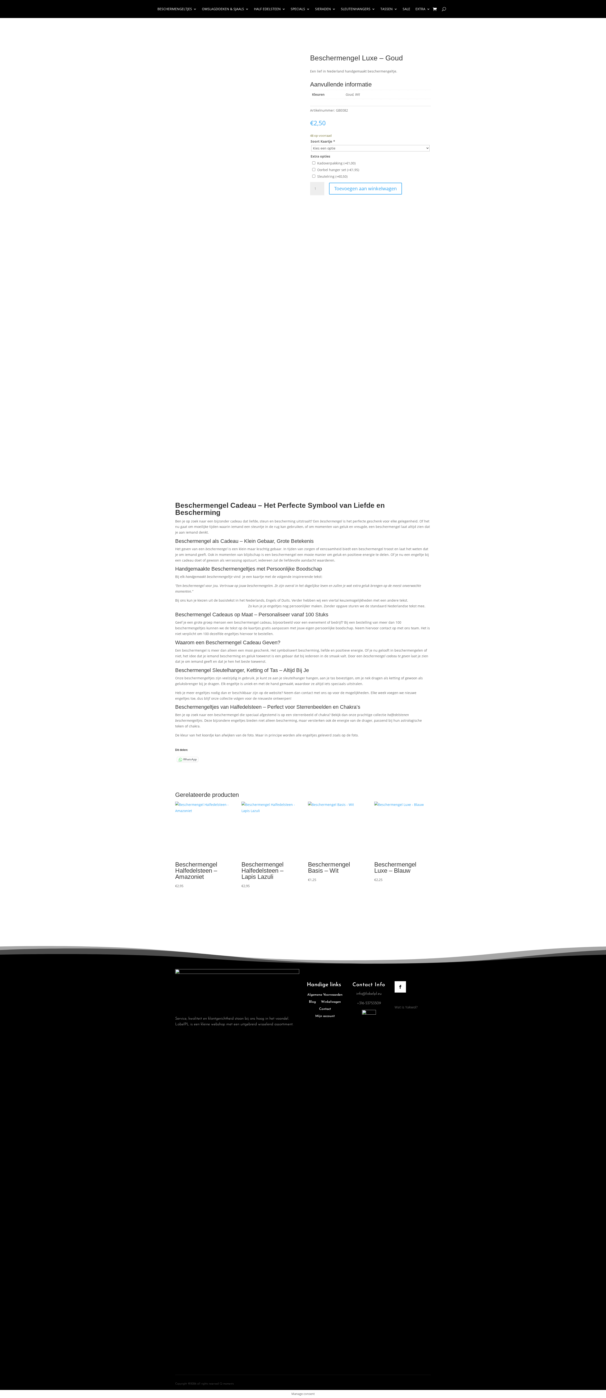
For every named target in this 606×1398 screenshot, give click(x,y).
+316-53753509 (369, 1003)
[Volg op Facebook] (400, 987)
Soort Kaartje (323, 141)
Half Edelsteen (267, 9)
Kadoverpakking (336, 163)
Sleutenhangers (355, 9)
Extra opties (320, 156)
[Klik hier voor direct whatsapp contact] (369, 1014)
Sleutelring (332, 176)
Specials (298, 9)
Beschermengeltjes (174, 9)
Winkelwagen (331, 1002)
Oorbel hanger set (338, 170)
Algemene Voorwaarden (325, 995)
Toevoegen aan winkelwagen (365, 188)
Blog (312, 1002)
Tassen (386, 9)
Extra (420, 9)
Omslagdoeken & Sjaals (223, 9)
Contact (325, 1009)
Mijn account (325, 1016)
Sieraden (323, 9)
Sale (406, 9)
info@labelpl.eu (369, 994)
